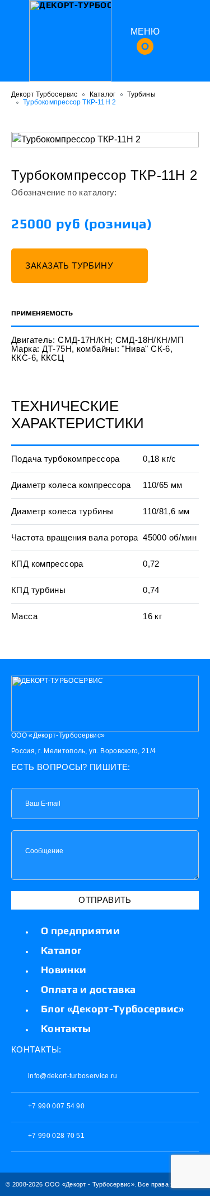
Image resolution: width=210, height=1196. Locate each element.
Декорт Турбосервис (44, 94)
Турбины (141, 94)
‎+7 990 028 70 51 (55, 1136)
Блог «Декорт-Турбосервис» (112, 1009)
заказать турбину (70, 265)
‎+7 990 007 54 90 (55, 1106)
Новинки (63, 969)
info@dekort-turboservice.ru (71, 1076)
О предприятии (80, 930)
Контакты (66, 1028)
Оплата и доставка (88, 989)
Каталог (102, 94)
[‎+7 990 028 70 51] (180, 40)
